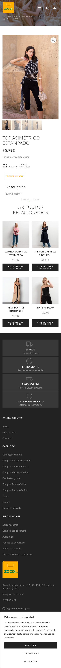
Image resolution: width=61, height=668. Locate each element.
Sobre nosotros (10, 524)
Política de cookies (12, 548)
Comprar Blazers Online (15, 490)
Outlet (6, 502)
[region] (30, 640)
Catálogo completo (12, 454)
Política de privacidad (14, 542)
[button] (39, 8)
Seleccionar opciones (16, 267)
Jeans (5, 496)
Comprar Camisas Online (15, 466)
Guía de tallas (10, 432)
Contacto (7, 438)
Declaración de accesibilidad (17, 554)
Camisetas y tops (11, 478)
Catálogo (21, 16)
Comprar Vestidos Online (15, 472)
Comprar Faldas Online (14, 484)
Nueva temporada (12, 508)
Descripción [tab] (15, 176)
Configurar (30, 653)
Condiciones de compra (14, 530)
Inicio (7, 16)
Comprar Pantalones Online (17, 460)
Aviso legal (8, 536)
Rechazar (31, 661)
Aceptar (30, 645)
